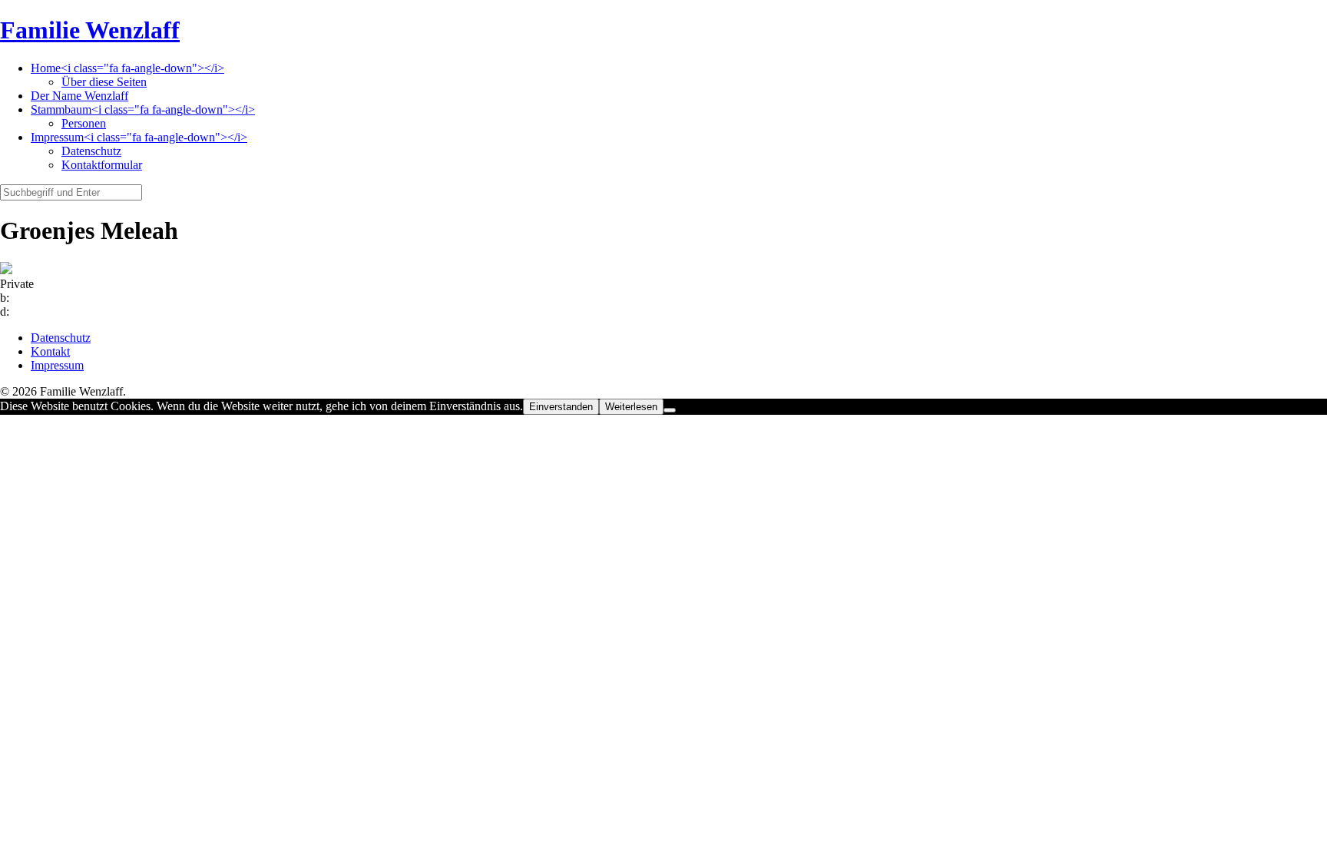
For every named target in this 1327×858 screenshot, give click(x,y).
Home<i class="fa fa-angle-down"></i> (127, 68)
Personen (83, 123)
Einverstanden (561, 406)
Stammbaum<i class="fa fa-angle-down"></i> (143, 109)
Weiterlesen (631, 406)
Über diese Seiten (104, 81)
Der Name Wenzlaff (79, 95)
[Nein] (670, 410)
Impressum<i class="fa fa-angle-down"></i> (139, 137)
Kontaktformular (101, 164)
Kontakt (50, 351)
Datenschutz (91, 150)
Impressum (57, 365)
